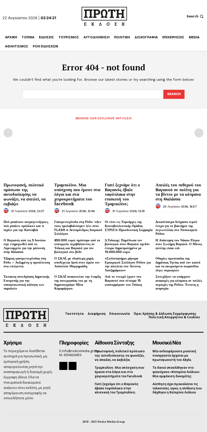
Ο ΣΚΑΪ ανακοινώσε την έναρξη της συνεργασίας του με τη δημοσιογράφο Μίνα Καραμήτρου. (77, 282)
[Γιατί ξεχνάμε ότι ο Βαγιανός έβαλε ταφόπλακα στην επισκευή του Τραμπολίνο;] (129, 163)
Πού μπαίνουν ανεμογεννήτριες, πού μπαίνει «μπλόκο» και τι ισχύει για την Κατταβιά (26, 226)
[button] (195, 16)
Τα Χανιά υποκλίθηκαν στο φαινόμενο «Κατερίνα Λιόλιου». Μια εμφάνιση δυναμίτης (176, 372)
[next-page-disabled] (198, 132)
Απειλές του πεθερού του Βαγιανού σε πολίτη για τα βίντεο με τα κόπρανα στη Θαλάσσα (178, 192)
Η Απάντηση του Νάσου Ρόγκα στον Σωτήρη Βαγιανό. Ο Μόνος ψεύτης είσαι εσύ (179, 244)
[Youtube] (72, 366)
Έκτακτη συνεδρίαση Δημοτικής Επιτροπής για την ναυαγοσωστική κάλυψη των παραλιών (26, 282)
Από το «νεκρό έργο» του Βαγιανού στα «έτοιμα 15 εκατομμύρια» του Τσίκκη (123, 280)
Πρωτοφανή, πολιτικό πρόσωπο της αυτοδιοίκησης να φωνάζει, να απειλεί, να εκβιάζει (24, 194)
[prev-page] (8, 132)
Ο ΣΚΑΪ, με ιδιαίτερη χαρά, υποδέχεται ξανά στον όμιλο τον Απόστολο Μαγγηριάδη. (77, 262)
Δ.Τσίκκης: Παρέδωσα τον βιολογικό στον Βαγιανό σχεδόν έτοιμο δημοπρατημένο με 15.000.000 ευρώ (127, 246)
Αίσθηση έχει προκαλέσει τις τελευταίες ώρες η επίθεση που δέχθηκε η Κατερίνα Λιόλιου (177, 388)
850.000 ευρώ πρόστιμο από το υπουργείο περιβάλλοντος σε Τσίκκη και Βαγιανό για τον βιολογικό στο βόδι (77, 246)
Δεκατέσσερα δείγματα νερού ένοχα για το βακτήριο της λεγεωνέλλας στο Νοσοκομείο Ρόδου (176, 228)
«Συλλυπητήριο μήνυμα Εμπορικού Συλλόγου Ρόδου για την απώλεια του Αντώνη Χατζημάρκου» (128, 264)
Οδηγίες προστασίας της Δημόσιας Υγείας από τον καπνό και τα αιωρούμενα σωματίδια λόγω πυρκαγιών (178, 264)
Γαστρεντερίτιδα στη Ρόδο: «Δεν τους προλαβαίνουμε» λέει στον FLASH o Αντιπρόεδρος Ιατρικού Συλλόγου (78, 228)
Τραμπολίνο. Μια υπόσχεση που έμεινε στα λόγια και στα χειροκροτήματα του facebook (77, 194)
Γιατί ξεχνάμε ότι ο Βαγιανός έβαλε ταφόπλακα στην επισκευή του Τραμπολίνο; (122, 194)
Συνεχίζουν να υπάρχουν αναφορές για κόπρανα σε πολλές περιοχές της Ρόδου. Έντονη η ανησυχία (179, 282)
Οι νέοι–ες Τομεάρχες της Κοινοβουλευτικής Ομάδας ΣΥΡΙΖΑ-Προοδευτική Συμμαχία (128, 226)
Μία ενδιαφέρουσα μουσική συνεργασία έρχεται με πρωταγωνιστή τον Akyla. (174, 355)
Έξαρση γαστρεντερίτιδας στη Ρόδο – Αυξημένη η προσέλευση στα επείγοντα (27, 262)
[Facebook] (63, 366)
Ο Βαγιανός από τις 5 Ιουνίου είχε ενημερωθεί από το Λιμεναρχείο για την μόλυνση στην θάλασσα (25, 246)
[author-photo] (7, 211)
